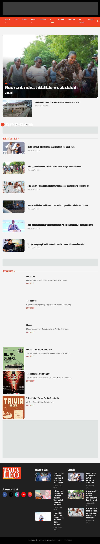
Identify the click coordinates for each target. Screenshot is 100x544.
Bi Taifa (52, 21)
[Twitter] (11, 494)
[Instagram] (30, 494)
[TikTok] (17, 494)
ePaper (91, 20)
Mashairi (61, 20)
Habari (7, 20)
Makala (33, 20)
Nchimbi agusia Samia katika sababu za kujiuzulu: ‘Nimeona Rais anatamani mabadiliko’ (59, 497)
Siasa (16, 20)
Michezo (71, 20)
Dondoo (43, 20)
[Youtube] (23, 494)
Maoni (24, 20)
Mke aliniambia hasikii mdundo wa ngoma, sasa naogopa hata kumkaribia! (91, 513)
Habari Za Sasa (10, 138)
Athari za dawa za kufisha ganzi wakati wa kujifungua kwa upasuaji (59, 478)
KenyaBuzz (8, 271)
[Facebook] (4, 494)
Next (28, 125)
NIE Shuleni (81, 21)
